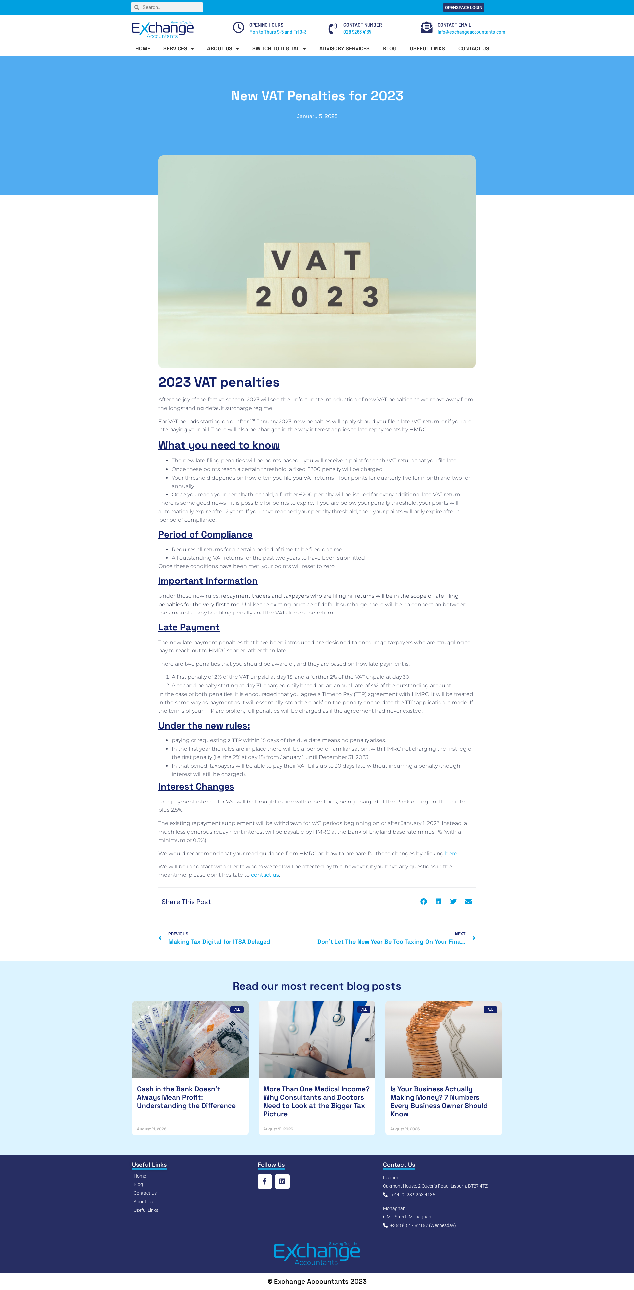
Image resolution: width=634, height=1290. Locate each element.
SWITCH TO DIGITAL (275, 48)
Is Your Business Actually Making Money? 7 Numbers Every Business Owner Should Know (439, 1101)
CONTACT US (473, 48)
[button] (423, 901)
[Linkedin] (282, 1181)
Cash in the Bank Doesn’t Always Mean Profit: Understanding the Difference (186, 1097)
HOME (142, 48)
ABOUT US (219, 48)
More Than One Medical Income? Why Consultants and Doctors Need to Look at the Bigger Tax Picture (317, 1101)
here (451, 853)
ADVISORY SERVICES (344, 48)
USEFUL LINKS (427, 48)
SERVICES (175, 48)
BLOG (390, 48)
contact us (265, 875)
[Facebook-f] (265, 1181)
